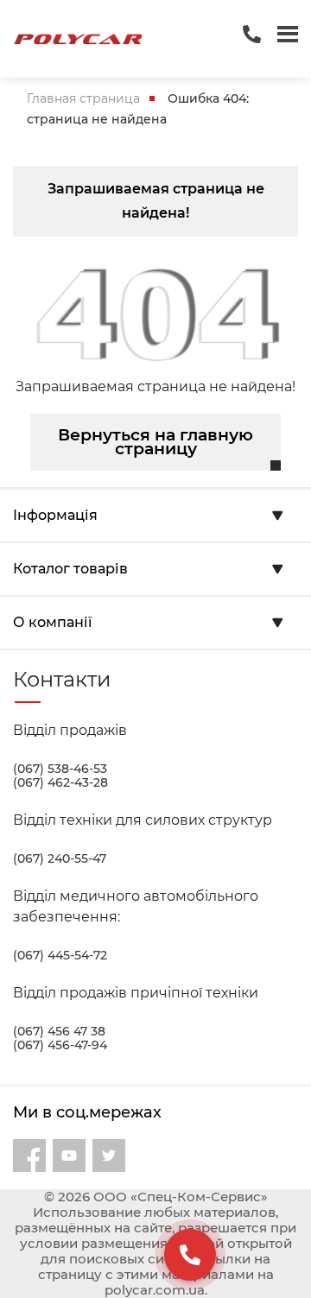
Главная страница (83, 98)
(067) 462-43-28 (60, 782)
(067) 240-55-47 (59, 858)
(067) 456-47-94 (60, 1045)
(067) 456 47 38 (59, 1031)
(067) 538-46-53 (60, 769)
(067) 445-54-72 (60, 955)
